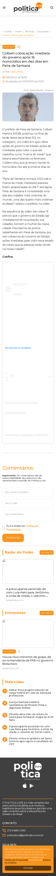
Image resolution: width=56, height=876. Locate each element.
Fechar (28, 868)
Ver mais (45, 552)
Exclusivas (9, 47)
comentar (13, 537)
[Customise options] (52, 7)
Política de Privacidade (16, 860)
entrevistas (9, 651)
